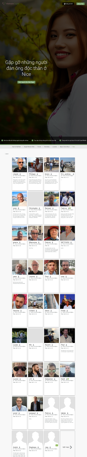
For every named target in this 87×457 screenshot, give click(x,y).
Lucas (15, 345)
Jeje (46, 447)
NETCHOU (65, 242)
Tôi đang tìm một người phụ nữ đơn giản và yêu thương (67, 351)
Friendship (47, 146)
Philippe (32, 174)
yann (15, 277)
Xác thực (31, 248)
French (39, 146)
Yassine (16, 311)
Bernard (48, 208)
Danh (63, 379)
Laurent (32, 277)
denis (47, 311)
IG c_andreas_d (66, 174)
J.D (30, 379)
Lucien (15, 379)
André (15, 447)
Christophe (33, 208)
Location (54, 146)
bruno (47, 174)
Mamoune (33, 242)
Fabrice (64, 208)
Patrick (48, 242)
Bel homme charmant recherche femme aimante (19, 283)
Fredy (63, 311)
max (62, 277)
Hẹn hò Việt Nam (16, 146)
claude (15, 174)
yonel (15, 413)
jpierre (15, 242)
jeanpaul (32, 413)
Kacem (47, 345)
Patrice (48, 413)
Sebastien (49, 379)
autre (62, 248)
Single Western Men (29, 146)
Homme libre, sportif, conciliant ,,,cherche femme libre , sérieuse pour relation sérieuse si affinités (35, 215)
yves (15, 208)
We (30, 345)
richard (32, 311)
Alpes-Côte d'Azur (65, 146)
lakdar (63, 413)
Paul (47, 277)
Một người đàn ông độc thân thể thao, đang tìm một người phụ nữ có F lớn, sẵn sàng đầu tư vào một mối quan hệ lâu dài (67, 215)
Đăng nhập (80, 3)
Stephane (32, 447)
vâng (30, 418)
